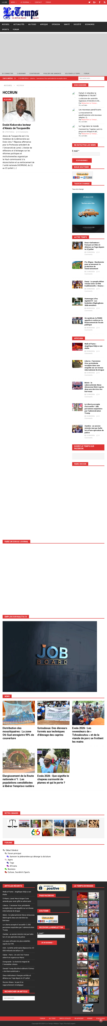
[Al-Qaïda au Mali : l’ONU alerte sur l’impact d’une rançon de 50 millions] (93, 982)
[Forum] (104, 2)
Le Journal (25, 2)
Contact (38, 2)
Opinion (56, 24)
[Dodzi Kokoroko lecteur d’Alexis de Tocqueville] (19, 110)
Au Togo (32, 24)
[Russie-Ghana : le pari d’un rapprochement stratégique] (82, 948)
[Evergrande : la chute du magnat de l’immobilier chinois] (93, 930)
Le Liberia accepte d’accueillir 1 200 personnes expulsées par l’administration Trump (93, 408)
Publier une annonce (52, 73)
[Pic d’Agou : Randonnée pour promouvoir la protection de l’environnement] (77, 265)
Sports (5, 29)
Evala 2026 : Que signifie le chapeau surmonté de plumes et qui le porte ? (53, 779)
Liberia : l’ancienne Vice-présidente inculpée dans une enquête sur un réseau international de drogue (94, 365)
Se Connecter (7, 73)
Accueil (5, 24)
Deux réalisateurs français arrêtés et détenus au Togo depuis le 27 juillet (94, 246)
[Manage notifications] (101, 1020)
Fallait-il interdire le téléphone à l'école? (87, 94)
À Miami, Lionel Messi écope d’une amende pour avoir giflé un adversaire (17, 900)
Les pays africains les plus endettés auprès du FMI (16, 942)
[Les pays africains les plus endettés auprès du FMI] (82, 922)
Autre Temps (80, 237)
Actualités (18, 24)
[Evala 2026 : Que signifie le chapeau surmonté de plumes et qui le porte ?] (53, 761)
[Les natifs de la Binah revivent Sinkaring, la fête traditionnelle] (59, 832)
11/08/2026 (90, 271)
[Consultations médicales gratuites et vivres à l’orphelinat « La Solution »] (24, 824)
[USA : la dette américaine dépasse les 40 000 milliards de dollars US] (93, 922)
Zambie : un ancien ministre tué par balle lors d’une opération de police (94, 429)
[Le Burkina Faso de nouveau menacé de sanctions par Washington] (82, 991)
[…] (15, 168)
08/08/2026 (90, 308)
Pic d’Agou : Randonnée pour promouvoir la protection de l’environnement (94, 265)
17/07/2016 (9, 131)
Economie (89, 24)
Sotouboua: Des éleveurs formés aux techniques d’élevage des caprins (52, 731)
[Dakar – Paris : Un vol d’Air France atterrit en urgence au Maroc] (82, 930)
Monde (89, 1018)
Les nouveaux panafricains (90, 109)
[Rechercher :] (91, 78)
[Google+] (94, 2)
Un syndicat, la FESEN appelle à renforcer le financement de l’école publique (94, 321)
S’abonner (21, 73)
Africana (78, 338)
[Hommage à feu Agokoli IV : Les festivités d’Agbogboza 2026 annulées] (77, 301)
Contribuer (34, 73)
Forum (48, 2)
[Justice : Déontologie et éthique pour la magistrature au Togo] (12, 824)
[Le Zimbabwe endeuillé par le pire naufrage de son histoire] (82, 982)
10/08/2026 (90, 289)
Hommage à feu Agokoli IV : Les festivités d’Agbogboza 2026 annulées (94, 302)
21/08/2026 (90, 373)
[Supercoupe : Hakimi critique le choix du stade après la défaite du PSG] (82, 973)
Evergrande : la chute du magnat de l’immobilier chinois (16, 963)
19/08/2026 (90, 252)
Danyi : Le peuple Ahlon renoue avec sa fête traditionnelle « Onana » (94, 284)
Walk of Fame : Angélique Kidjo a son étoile (93, 346)
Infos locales (65, 1018)
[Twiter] (89, 2)
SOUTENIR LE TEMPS (72, 73)
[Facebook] (99, 2)
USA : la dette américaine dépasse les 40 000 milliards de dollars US (18, 949)
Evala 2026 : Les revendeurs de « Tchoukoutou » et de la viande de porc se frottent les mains (87, 735)
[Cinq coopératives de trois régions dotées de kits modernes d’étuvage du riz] (82, 824)
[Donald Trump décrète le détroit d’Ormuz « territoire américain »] (82, 939)
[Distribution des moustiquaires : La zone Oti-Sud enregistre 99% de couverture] (19, 713)
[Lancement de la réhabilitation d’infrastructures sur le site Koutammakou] (70, 824)
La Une (4, 2)
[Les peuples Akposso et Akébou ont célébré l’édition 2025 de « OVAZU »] (47, 824)
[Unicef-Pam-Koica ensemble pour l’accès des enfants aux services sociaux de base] (59, 824)
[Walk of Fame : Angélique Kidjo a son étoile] (77, 347)
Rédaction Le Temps (89, 103)
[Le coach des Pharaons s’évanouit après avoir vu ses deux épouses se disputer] (93, 948)
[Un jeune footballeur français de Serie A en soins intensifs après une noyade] (93, 965)
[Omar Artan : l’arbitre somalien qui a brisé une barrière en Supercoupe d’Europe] (82, 999)
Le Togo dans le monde (89, 126)
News (13, 2)
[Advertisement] (53, 51)
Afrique (44, 24)
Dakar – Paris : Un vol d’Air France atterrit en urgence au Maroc (16, 956)
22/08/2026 (90, 351)
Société (77, 24)
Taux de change (78, 189)
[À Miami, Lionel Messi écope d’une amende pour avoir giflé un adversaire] (93, 896)
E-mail (75, 151)
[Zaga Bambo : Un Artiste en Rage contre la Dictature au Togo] (47, 832)
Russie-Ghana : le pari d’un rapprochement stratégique (13, 983)
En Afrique (79, 1018)
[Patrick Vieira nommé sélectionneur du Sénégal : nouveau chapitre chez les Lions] (82, 956)
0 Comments (23, 131)
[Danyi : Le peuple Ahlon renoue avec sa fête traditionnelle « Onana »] (77, 284)
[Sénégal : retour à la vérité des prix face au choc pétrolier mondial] (93, 991)
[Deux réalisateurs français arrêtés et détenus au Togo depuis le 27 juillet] (77, 245)
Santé (67, 24)
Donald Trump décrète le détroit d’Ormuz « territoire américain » (18, 970)
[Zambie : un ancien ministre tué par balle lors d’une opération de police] (77, 429)
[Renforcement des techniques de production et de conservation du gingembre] (94, 824)
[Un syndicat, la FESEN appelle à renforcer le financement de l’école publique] (77, 321)
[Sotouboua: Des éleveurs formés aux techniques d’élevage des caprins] (53, 713)
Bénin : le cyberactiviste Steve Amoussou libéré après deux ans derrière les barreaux (94, 387)
